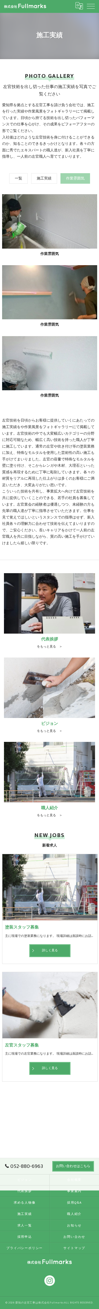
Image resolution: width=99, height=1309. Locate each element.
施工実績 (44, 178)
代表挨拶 (24, 1191)
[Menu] (91, 6)
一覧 (18, 178)
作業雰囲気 (75, 178)
